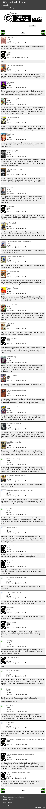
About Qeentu (8, 800)
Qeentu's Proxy (8, 8)
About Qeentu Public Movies (13, 797)
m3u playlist (7, 802)
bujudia (6, 5)
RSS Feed (6, 805)
